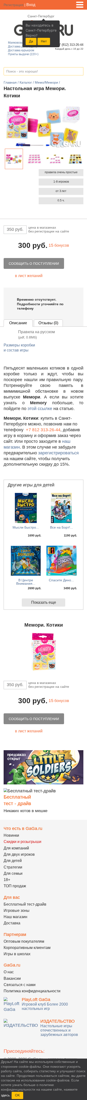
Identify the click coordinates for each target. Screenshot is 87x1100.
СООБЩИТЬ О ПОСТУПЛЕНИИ (34, 263)
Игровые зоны (16, 910)
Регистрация (13, 5)
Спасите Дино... (61, 580)
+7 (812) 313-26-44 (69, 44)
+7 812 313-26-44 (43, 429)
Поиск (79, 71)
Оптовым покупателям (24, 941)
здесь (5, 1095)
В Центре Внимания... (25, 581)
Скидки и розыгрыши (22, 842)
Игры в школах (17, 954)
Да (31, 41)
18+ (7, 880)
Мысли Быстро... (26, 527)
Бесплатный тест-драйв (25, 904)
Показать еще (43, 602)
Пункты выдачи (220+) (23, 54)
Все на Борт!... (61, 527)
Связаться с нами (20, 985)
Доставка (12, 923)
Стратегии (13, 867)
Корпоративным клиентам (27, 948)
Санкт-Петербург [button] (41, 16)
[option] (14, 159)
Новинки (11, 835)
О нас (9, 972)
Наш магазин (15, 917)
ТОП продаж (15, 886)
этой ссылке (40, 408)
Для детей (13, 861)
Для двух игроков (19, 854)
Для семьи (13, 873)
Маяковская (16, 42)
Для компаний (16, 848)
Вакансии (12, 978)
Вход (30, 5)
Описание (18, 323)
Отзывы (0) (48, 323)
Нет (44, 41)
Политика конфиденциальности (32, 991)
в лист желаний (29, 276)
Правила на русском (36, 334)
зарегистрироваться (58, 453)
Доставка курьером (21, 50)
